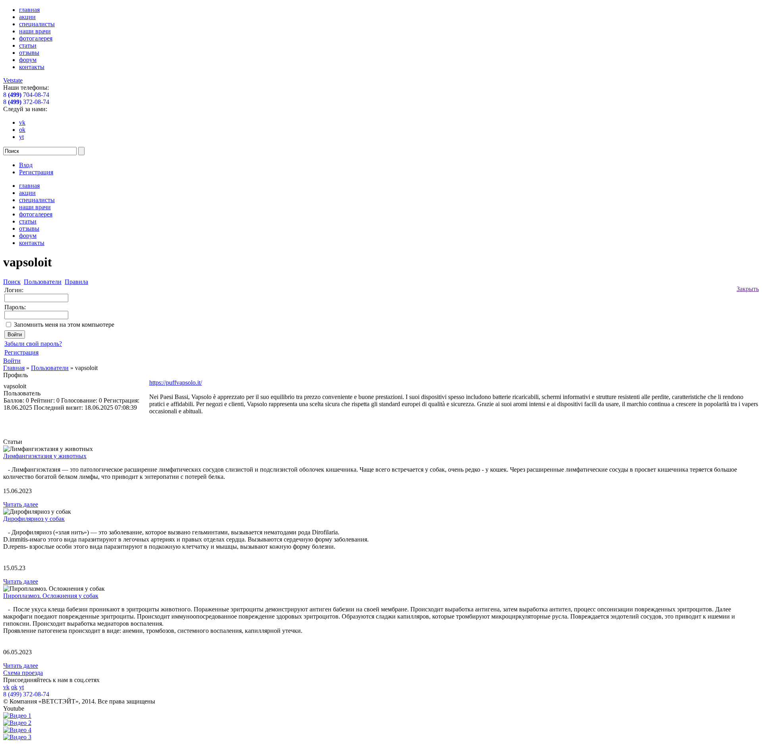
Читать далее (20, 504)
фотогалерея (35, 38)
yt (21, 136)
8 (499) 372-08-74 (26, 694)
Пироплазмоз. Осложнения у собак (50, 595)
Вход (26, 165)
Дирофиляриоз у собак (34, 518)
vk (22, 122)
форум (28, 59)
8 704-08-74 (26, 94)
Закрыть (748, 288)
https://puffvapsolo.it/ (175, 382)
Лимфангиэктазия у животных (45, 456)
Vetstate (13, 80)
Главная (14, 367)
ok (22, 129)
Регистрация (36, 172)
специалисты (37, 24)
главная (29, 9)
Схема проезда (23, 672)
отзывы (29, 52)
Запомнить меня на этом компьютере (64, 324)
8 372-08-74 (26, 101)
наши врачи (35, 31)
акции (27, 16)
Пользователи (50, 367)
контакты (31, 67)
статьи (28, 45)
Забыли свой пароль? (33, 343)
